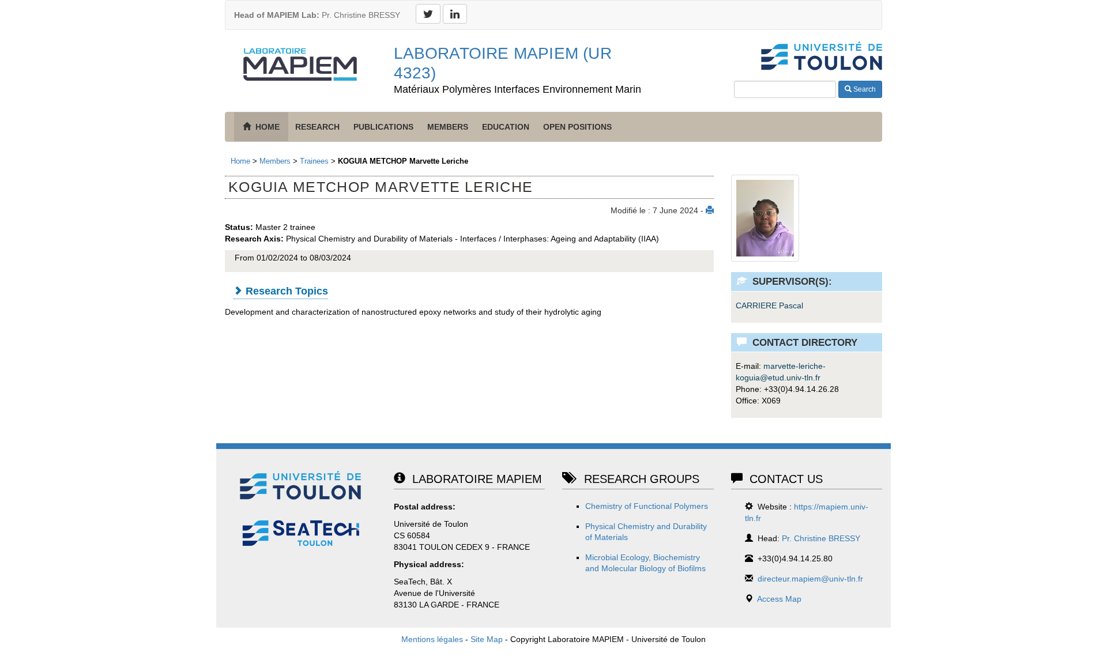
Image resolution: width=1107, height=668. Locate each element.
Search (864, 89)
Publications (383, 126)
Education (505, 126)
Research (317, 126)
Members (447, 126)
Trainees (314, 161)
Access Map (779, 598)
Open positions (577, 126)
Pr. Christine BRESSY (317, 15)
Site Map (486, 639)
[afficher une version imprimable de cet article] (710, 210)
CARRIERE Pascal (769, 305)
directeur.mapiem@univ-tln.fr (810, 578)
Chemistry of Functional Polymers (646, 506)
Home (240, 161)
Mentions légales (432, 639)
